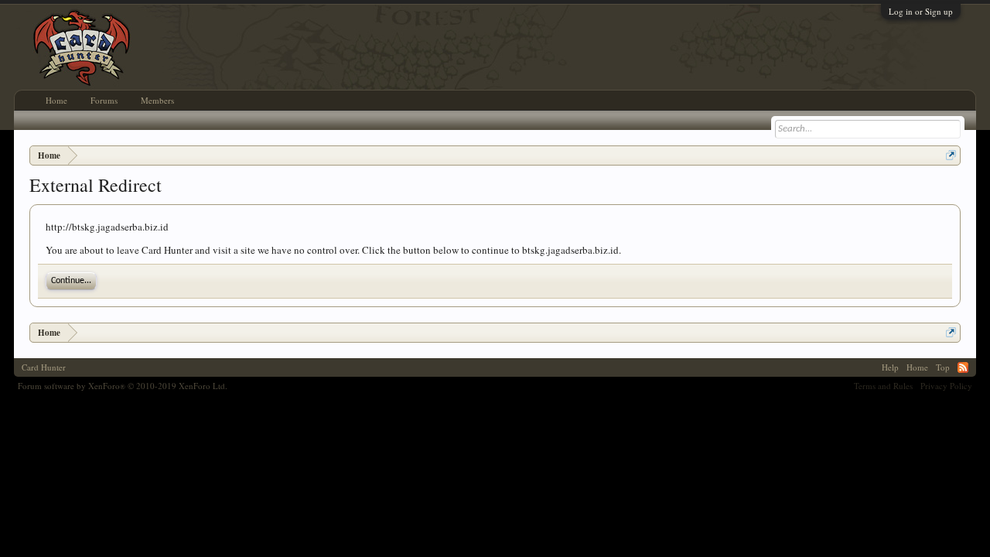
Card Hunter (44, 367)
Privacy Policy (946, 385)
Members (157, 100)
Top (943, 367)
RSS (963, 367)
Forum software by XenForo (122, 385)
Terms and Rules (883, 385)
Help (890, 367)
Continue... (71, 280)
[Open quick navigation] (951, 155)
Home (56, 100)
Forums (104, 100)
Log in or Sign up (921, 11)
